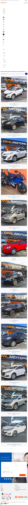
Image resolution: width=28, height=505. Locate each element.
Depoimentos (2, 490)
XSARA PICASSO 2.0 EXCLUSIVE (14, 227)
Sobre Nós (2, 488)
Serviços (2, 489)
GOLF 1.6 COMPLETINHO (14, 289)
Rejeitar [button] (7, 503)
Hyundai (14, 103)
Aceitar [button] (5, 503)
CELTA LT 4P (14, 258)
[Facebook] (25, 0)
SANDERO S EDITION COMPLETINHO (14, 413)
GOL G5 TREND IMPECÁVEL (14, 320)
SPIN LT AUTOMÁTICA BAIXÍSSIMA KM (14, 351)
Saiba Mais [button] (2, 503)
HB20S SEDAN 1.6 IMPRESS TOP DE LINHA (14, 444)
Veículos (2, 487)
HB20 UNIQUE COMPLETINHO (14, 382)
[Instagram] (26, 0)
